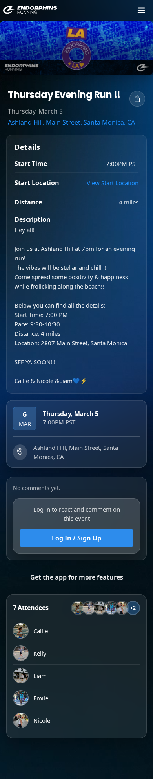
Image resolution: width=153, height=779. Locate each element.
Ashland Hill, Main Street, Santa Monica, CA (71, 122)
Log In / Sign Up (76, 538)
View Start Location (112, 183)
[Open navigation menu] (141, 10)
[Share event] (137, 99)
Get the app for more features (76, 577)
